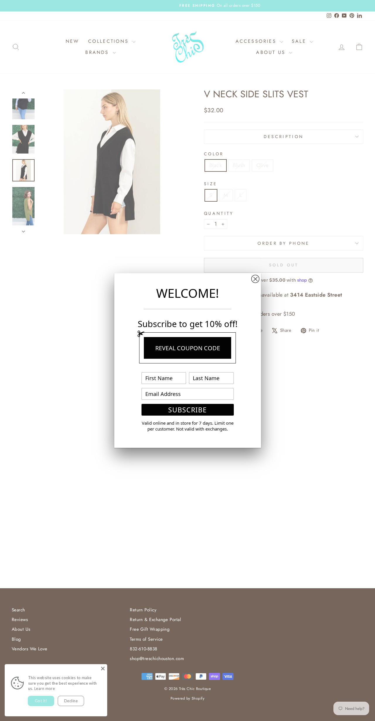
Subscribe (187, 409)
